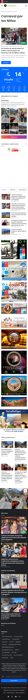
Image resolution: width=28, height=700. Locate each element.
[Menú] (2, 6)
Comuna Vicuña (15, 639)
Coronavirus (4, 641)
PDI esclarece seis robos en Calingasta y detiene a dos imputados (7, 452)
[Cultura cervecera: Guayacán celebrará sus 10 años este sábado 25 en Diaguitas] (6, 197)
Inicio (4, 692)
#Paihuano (3, 106)
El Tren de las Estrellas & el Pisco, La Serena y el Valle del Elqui (18, 214)
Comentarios (22, 189)
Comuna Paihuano (6, 639)
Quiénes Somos (11, 692)
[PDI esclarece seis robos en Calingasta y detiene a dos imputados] (7, 444)
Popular (4, 189)
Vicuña (11, 657)
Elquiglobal (18, 641)
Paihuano (17, 649)
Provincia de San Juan (7, 655)
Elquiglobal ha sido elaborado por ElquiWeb (13, 690)
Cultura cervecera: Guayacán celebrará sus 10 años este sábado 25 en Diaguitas (18, 197)
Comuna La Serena (18, 636)
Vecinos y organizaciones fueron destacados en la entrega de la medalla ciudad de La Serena (6, 476)
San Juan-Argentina (18, 655)
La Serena (4, 644)
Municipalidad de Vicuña (7, 649)
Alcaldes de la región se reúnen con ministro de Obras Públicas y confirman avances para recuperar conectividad (21, 477)
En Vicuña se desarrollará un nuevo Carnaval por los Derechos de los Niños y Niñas (13, 50)
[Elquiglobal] (10, 5)
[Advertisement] (14, 23)
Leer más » (6, 62)
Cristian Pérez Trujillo (7, 46)
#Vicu (8, 106)
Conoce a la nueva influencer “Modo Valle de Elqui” (18, 231)
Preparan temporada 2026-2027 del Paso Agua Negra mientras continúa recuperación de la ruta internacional (20, 454)
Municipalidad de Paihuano (8, 647)
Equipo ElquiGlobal (20, 692)
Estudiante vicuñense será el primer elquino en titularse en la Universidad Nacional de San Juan (18, 223)
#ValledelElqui (4, 104)
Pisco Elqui (14, 652)
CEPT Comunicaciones (7, 636)
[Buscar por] (26, 6)
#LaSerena (14, 106)
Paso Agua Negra (6, 652)
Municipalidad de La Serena (15, 644)
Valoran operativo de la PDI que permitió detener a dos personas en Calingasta (14, 592)
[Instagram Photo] (14, 115)
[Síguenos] (25, 490)
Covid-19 (11, 641)
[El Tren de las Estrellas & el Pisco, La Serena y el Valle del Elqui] (6, 215)
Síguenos (14, 137)
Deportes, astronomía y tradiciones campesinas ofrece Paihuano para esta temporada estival (18, 206)
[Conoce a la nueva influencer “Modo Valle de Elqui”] (6, 232)
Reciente (12, 189)
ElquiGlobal (5, 100)
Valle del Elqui (5, 657)
